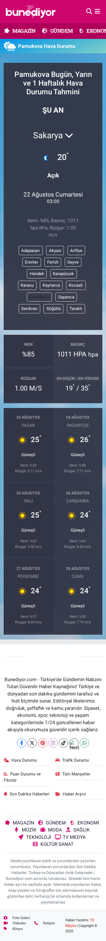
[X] (32, 743)
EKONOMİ (88, 823)
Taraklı (76, 308)
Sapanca (66, 297)
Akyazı (55, 250)
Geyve (73, 262)
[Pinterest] (42, 743)
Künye (17, 929)
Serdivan (29, 308)
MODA (55, 830)
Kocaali (76, 285)
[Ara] (89, 11)
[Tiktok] (63, 743)
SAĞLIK (81, 830)
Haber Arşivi (74, 794)
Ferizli (53, 262)
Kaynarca (51, 285)
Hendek (37, 273)
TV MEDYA (74, 837)
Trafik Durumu (75, 760)
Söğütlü (53, 308)
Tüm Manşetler (76, 774)
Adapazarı (30, 250)
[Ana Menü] (97, 11)
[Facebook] (21, 743)
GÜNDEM (61, 30)
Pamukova (39, 297)
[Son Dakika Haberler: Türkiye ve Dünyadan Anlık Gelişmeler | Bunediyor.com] (30, 11)
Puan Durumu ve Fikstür (22, 777)
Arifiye (76, 250)
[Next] (74, 743)
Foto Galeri (21, 918)
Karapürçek (63, 273)
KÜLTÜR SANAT (56, 844)
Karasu (27, 285)
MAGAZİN (23, 30)
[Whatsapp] (84, 743)
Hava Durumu (24, 760)
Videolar (19, 923)
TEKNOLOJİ (38, 837)
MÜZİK (29, 830)
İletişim (48, 923)
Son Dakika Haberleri (29, 794)
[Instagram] (53, 743)
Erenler (31, 262)
